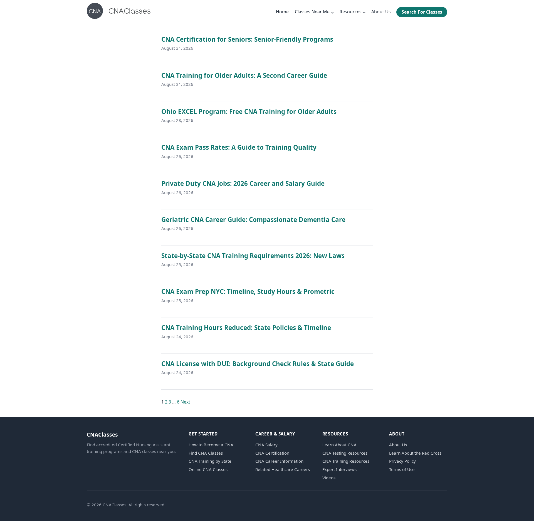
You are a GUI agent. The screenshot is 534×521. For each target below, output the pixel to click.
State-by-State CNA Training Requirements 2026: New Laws (253, 255)
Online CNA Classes (208, 469)
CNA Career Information (279, 461)
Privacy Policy (402, 461)
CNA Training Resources (345, 461)
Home (282, 12)
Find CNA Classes (206, 453)
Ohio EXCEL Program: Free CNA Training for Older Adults (249, 111)
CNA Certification (272, 453)
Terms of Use (402, 469)
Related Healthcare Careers (282, 469)
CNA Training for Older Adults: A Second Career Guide (244, 75)
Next (185, 402)
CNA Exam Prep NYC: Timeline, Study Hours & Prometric (248, 291)
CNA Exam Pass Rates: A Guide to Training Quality (239, 147)
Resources (351, 12)
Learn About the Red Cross (415, 453)
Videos (328, 477)
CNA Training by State (210, 461)
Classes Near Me (312, 12)
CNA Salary (266, 444)
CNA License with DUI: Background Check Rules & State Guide (257, 363)
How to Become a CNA (211, 444)
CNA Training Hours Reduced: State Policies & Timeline (246, 327)
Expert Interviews (339, 469)
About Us (381, 12)
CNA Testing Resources (344, 453)
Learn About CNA (339, 444)
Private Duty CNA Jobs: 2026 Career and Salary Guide (243, 183)
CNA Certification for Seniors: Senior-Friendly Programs (247, 39)
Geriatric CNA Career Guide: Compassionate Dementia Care (253, 219)
